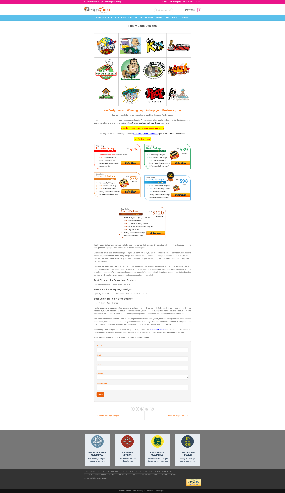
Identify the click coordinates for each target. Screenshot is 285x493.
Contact (185, 17)
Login (178, 10)
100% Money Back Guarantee (145, 133)
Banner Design (131, 472)
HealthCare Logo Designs (108, 415)
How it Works (172, 17)
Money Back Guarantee (121, 475)
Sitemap (173, 475)
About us (135, 475)
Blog (142, 475)
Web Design (105, 472)
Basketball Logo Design (177, 415)
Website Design (116, 17)
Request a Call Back (194, 1)
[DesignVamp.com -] (97, 9)
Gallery (157, 472)
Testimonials (147, 17)
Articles (148, 475)
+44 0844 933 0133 (164, 10)
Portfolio (133, 17)
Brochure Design (117, 472)
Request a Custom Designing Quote (173, 1)
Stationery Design (145, 472)
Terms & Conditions (161, 475)
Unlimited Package (157, 329)
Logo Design (100, 17)
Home (86, 472)
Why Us (159, 17)
